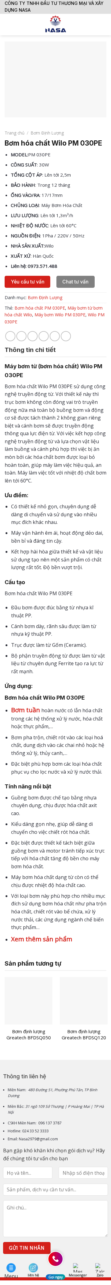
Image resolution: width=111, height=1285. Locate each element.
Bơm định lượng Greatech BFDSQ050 (28, 1035)
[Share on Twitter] (32, 336)
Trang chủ (14, 133)
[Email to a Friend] (44, 336)
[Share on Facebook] (21, 336)
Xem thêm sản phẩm (41, 939)
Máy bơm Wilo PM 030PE (60, 315)
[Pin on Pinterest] (55, 336)
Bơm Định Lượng (47, 133)
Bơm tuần (25, 710)
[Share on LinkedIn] (66, 336)
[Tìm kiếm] (104, 24)
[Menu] (8, 24)
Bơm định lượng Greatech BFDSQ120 (84, 1035)
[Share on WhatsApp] (10, 336)
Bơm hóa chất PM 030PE (39, 308)
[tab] (55, 350)
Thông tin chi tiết (30, 349)
